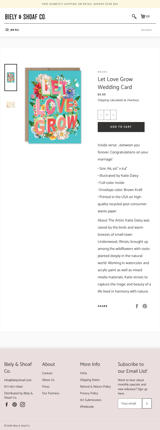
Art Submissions (90, 400)
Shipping (103, 100)
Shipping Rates (90, 380)
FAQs (83, 373)
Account (146, 30)
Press (46, 386)
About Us (48, 380)
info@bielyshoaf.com (18, 380)
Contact (47, 373)
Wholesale (87, 406)
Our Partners (50, 393)
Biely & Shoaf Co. (21, 426)
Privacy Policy (89, 393)
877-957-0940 (13, 386)
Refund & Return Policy (95, 386)
